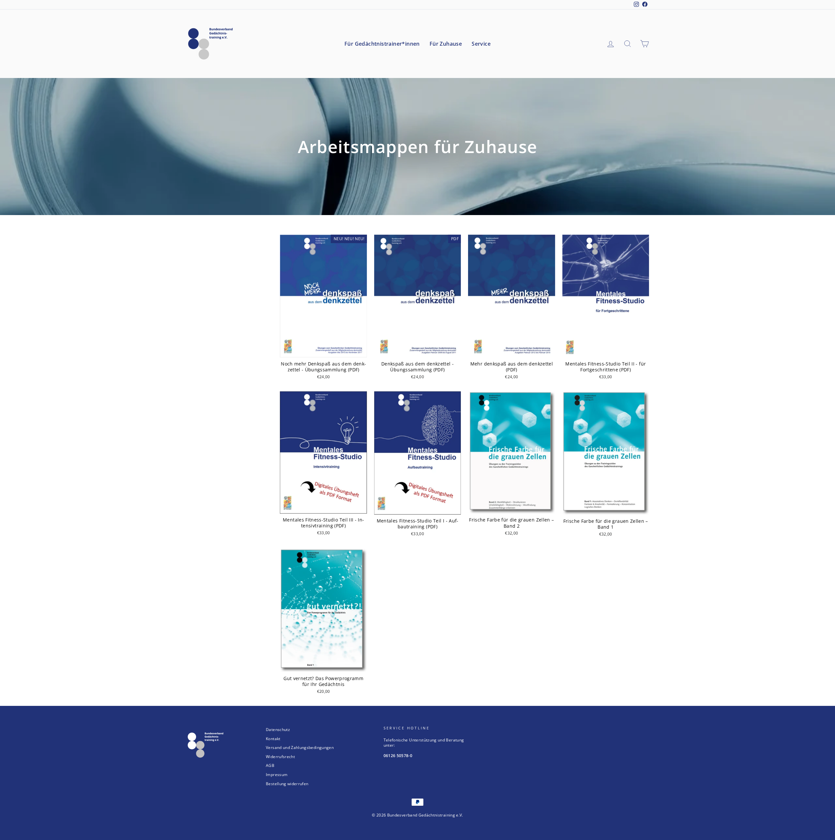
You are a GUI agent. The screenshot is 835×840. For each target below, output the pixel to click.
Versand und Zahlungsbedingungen (300, 747)
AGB (270, 765)
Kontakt (273, 738)
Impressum (276, 774)
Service (481, 43)
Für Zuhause (446, 43)
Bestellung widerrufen (287, 783)
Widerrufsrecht (280, 756)
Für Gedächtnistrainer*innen (382, 43)
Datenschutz (278, 729)
